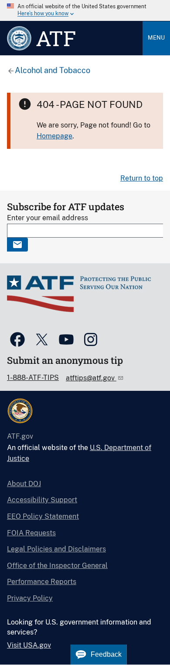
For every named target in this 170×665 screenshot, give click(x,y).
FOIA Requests (31, 533)
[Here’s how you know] (85, 10)
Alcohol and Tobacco (52, 70)
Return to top (141, 178)
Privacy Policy (30, 598)
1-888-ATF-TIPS (33, 377)
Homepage (54, 136)
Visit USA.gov (29, 645)
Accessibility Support (42, 500)
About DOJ (24, 484)
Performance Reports (41, 582)
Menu (156, 37)
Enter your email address (47, 218)
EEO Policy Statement (43, 516)
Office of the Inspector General (57, 565)
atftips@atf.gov (91, 378)
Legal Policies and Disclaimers (56, 549)
